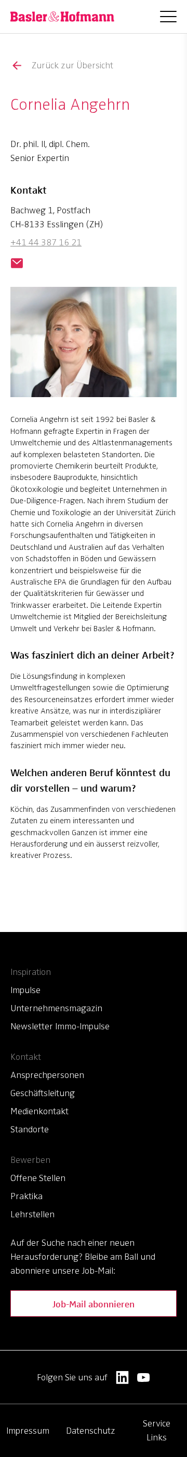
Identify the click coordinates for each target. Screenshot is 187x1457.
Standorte (29, 1129)
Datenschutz (90, 1430)
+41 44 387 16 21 (46, 242)
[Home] (62, 16)
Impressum (27, 1430)
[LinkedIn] (122, 1377)
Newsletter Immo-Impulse (60, 1026)
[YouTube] (143, 1377)
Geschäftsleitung (42, 1093)
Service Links (156, 1430)
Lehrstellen (32, 1214)
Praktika (26, 1196)
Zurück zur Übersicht (72, 65)
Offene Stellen (37, 1178)
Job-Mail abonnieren (93, 1303)
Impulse (25, 990)
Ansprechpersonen (47, 1075)
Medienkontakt (39, 1111)
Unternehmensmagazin (56, 1008)
